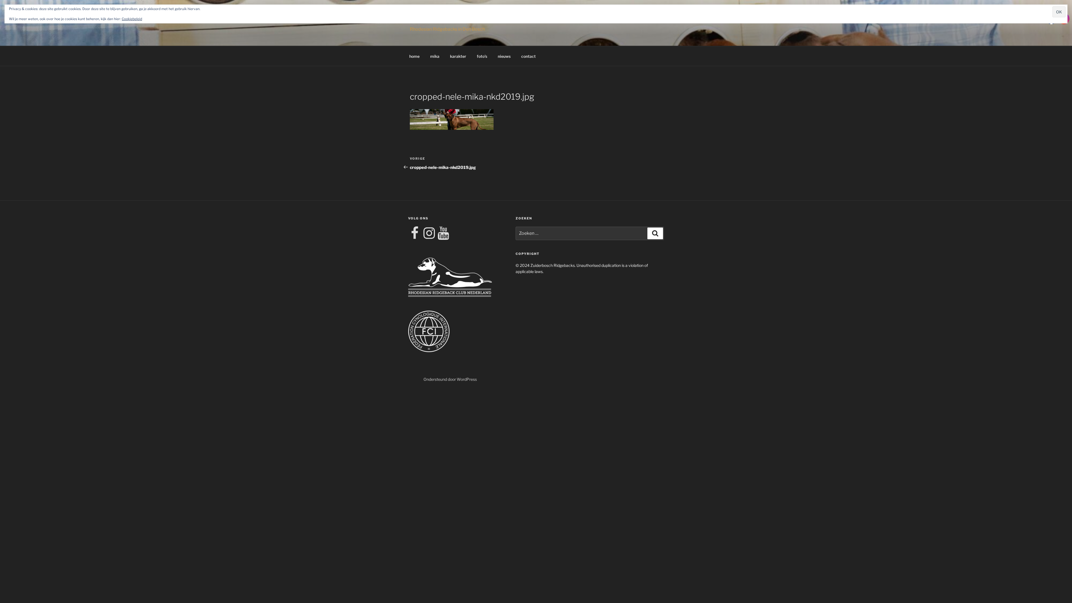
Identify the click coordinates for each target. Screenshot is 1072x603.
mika (434, 56)
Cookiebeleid (132, 19)
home (414, 56)
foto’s (482, 56)
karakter (458, 56)
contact (528, 56)
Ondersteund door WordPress (450, 379)
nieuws (504, 56)
